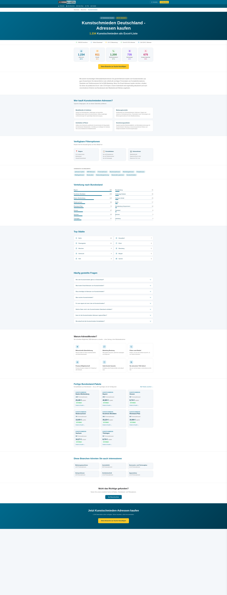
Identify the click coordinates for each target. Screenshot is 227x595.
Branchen (83, 9)
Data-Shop (80, 6)
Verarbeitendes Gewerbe (108, 17)
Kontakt (94, 6)
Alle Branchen (71, 6)
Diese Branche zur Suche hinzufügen (113, 66)
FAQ (88, 6)
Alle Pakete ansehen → (146, 386)
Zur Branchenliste (113, 497)
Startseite (62, 6)
